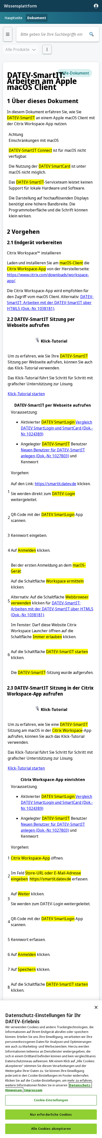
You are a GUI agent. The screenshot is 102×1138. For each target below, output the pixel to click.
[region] (51, 1069)
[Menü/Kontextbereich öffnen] (47, 49)
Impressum (33, 1090)
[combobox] (52, 34)
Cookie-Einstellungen (51, 1100)
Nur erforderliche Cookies (51, 1114)
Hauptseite (13, 17)
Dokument (36, 17)
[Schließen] (96, 1007)
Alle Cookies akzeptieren (51, 1128)
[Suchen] (91, 34)
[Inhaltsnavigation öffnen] (7, 34)
